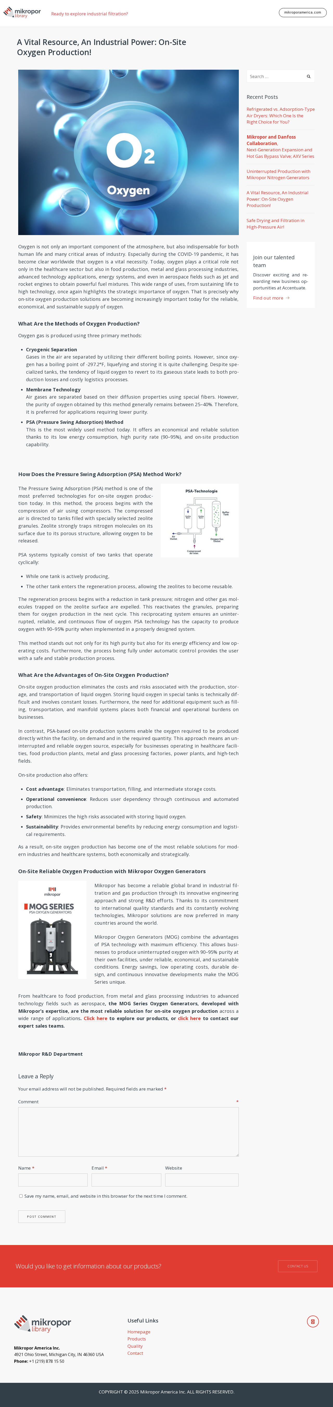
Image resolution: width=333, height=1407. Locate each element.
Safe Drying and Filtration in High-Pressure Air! (275, 223)
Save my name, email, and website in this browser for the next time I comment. (105, 1196)
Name (26, 1168)
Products (136, 1339)
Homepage (138, 1332)
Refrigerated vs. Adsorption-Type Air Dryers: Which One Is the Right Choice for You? (281, 115)
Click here (95, 1018)
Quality (135, 1346)
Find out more (268, 298)
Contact (135, 1353)
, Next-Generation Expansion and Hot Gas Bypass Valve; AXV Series (280, 146)
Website (173, 1168)
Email (99, 1168)
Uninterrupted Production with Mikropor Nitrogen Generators (278, 174)
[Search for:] (281, 76)
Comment (128, 1102)
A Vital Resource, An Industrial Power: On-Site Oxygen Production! (278, 199)
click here (189, 1018)
